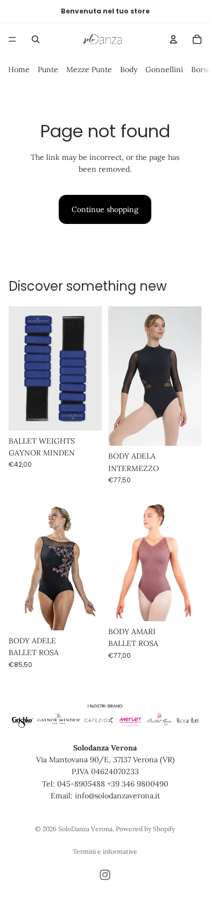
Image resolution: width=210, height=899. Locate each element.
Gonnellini (164, 69)
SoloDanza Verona (85, 829)
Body (128, 69)
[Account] (173, 39)
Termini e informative (105, 851)
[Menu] (12, 39)
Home (19, 69)
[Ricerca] (35, 39)
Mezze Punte (89, 69)
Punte (48, 69)
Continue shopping (105, 209)
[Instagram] (105, 874)
